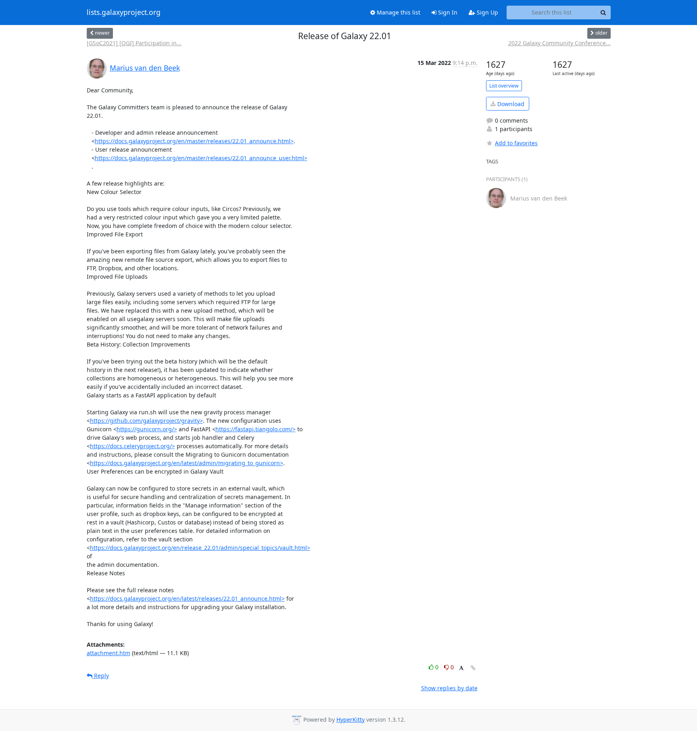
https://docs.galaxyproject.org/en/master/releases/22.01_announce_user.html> (201, 158)
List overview (504, 85)
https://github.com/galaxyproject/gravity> (146, 420)
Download (510, 104)
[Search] (603, 12)
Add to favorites (516, 143)
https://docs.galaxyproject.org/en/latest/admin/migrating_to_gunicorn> (186, 463)
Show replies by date (449, 688)
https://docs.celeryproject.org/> (132, 446)
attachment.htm (108, 653)
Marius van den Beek (145, 68)
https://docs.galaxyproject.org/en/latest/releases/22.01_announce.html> (187, 598)
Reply (100, 675)
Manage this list (397, 12)
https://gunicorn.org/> (147, 429)
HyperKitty (350, 719)
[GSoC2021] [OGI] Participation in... (134, 43)
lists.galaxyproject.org (124, 12)
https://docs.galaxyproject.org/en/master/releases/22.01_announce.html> (194, 141)
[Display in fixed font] (461, 668)
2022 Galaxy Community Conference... (559, 43)
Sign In (446, 12)
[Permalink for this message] (473, 667)
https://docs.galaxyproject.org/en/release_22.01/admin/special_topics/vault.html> (200, 547)
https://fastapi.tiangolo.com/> (255, 429)
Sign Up (486, 12)
